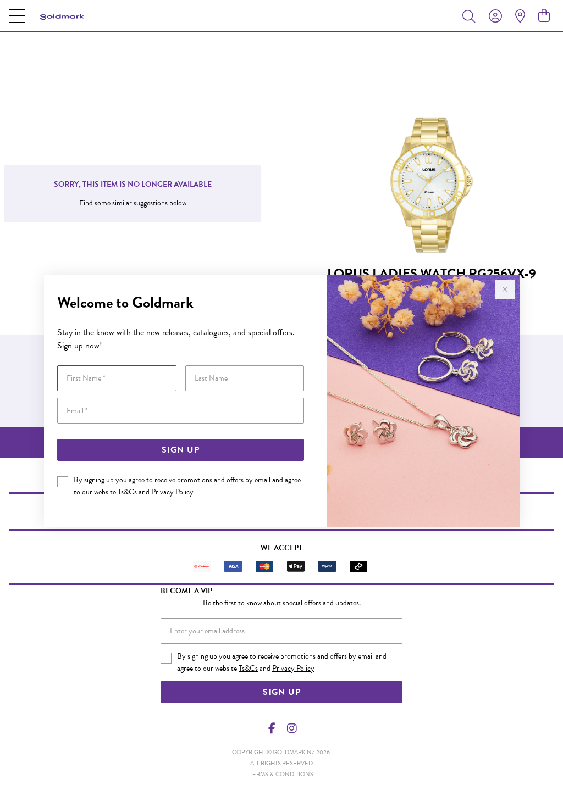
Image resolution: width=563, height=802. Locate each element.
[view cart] (544, 16)
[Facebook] (272, 728)
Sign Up (181, 449)
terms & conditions (281, 774)
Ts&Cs (127, 492)
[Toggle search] (471, 16)
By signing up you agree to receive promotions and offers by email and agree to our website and (187, 486)
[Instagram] (291, 728)
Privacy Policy (172, 492)
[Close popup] (505, 289)
